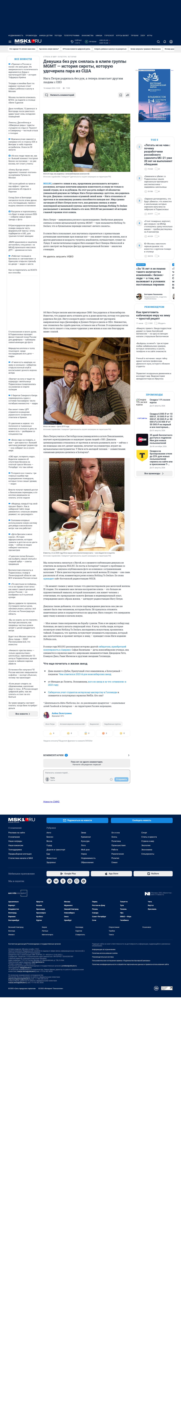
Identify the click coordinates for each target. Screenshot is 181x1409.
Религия (115, 858)
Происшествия (118, 845)
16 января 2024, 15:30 (51, 88)
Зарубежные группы (112, 724)
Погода (58, 36)
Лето (83, 845)
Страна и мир (147, 841)
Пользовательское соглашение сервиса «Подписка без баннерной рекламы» (121, 961)
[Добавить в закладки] (120, 95)
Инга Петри (50, 724)
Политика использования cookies (105, 953)
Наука (84, 854)
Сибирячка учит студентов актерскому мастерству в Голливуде (82, 692)
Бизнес (50, 837)
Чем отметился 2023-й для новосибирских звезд (85, 674)
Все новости (23, 59)
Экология (145, 845)
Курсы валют (122, 36)
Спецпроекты (147, 854)
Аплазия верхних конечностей (72, 724)
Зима (83, 832)
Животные (52, 858)
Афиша (99, 36)
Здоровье (51, 862)
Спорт (144, 832)
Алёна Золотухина (62, 713)
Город (49, 845)
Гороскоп (109, 36)
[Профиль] (171, 41)
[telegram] (49, 881)
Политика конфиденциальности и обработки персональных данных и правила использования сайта (130, 964)
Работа (114, 849)
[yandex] (83, 881)
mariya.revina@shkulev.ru (26, 971)
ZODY (143, 36)
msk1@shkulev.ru (38, 962)
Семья (114, 862)
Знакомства (88, 36)
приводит (48, 578)
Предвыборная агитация (20, 854)
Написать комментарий (62, 95)
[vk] (56, 881)
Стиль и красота (149, 837)
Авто (49, 832)
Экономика (146, 849)
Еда (48, 854)
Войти (52, 780)
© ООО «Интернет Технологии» (50, 988)
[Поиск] (158, 41)
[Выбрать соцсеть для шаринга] (127, 95)
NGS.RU (47, 183)
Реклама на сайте (16, 832)
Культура (85, 841)
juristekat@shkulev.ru (69, 966)
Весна (49, 841)
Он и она (115, 832)
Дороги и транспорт (56, 849)
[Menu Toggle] (10, 41)
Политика (116, 841)
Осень (114, 837)
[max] (69, 881)
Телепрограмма (72, 36)
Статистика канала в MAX (20, 858)
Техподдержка (15, 849)
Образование (87, 862)
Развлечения (117, 854)
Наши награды (15, 841)
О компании (14, 837)
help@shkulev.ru (26, 968)
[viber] (76, 881)
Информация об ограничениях (103, 949)
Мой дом (85, 849)
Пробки (134, 36)
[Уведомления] (165, 41)
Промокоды (31, 36)
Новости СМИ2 (51, 801)
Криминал (86, 837)
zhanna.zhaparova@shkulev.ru (19, 979)
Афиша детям (45, 36)
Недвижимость (15, 36)
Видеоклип (94, 724)
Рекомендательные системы (103, 957)
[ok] (63, 881)
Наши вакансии (15, 845)
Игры (149, 36)
